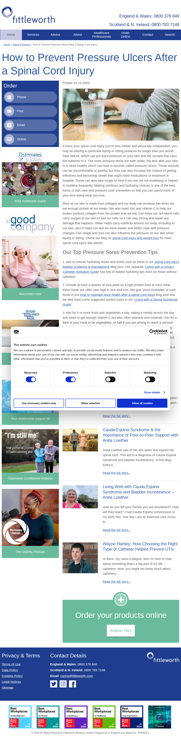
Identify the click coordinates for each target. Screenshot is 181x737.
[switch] (71, 379)
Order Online (125, 34)
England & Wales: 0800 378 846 (149, 16)
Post (20, 111)
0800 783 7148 (94, 670)
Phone (21, 97)
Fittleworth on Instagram (63, 683)
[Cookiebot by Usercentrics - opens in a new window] (151, 332)
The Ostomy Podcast (30, 552)
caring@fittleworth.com (76, 676)
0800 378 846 (87, 664)
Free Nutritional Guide (30, 201)
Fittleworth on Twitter (53, 683)
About (78, 34)
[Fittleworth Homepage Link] (28, 15)
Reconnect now (30, 294)
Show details (152, 392)
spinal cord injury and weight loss (135, 238)
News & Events (22, 44)
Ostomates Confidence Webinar (30, 478)
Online (21, 139)
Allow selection (90, 403)
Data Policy (10, 670)
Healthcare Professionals (101, 34)
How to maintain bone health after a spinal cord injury (117, 295)
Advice (55, 34)
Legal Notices (11, 682)
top (176, 368)
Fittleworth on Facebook (72, 683)
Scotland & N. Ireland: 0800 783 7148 (144, 24)
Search (170, 34)
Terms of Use (11, 664)
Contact (147, 34)
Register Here (121, 630)
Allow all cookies (142, 403)
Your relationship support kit (30, 418)
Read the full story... (117, 416)
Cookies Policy (12, 676)
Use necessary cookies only (39, 403)
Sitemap (7, 687)
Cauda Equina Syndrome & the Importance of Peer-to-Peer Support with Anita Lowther (140, 435)
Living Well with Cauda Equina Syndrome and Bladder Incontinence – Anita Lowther (138, 492)
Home (11, 34)
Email (21, 125)
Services (33, 34)
